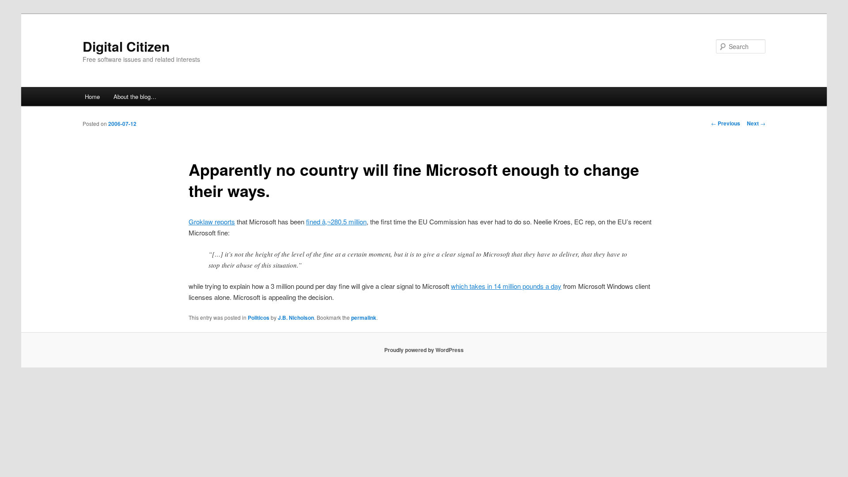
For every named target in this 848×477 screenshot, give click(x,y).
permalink (363, 318)
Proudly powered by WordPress (424, 350)
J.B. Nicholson (296, 318)
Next (756, 123)
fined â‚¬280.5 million (336, 221)
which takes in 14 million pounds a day (506, 286)
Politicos (258, 318)
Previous (725, 123)
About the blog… (135, 96)
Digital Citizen (126, 46)
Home (92, 96)
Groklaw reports (212, 221)
